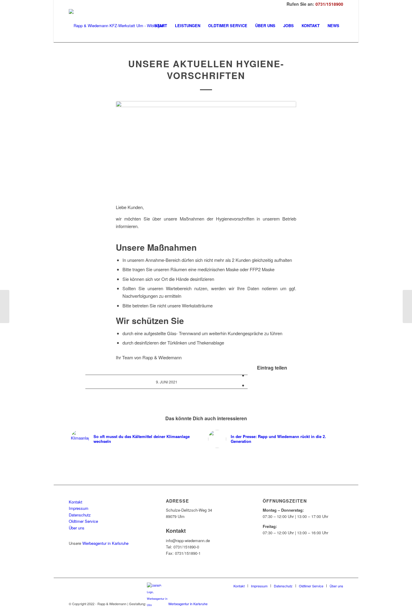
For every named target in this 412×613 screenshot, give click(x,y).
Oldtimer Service (83, 521)
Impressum (78, 508)
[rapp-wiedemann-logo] (116, 25)
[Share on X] (249, 375)
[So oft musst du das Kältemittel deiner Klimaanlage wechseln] (407, 306)
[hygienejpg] (206, 148)
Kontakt (75, 502)
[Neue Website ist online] (4, 306)
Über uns (76, 528)
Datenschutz (80, 515)
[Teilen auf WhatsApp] (249, 385)
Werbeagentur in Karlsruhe (105, 543)
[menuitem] (161, 25)
